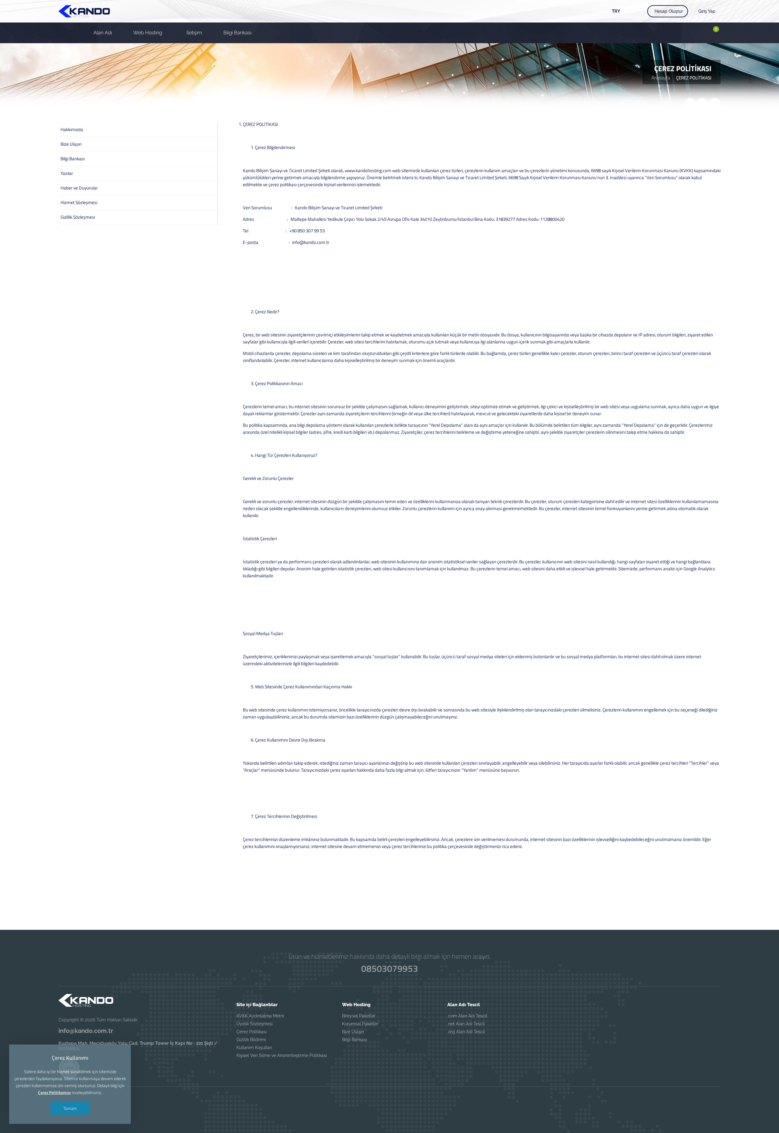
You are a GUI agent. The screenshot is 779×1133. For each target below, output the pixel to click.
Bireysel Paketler (359, 1015)
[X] (378, 1102)
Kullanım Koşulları (254, 1047)
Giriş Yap (706, 11)
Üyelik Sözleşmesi (254, 1023)
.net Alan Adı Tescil (466, 1023)
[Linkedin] (400, 1102)
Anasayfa (660, 77)
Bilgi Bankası (354, 1039)
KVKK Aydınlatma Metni (260, 1015)
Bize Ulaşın (353, 1031)
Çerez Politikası (251, 1031)
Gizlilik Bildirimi (251, 1039)
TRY (616, 11)
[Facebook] (357, 1102)
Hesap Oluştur (669, 11)
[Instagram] (422, 1102)
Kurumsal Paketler (360, 1023)
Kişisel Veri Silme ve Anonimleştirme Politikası (281, 1055)
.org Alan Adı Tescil (466, 1031)
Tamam (70, 1108)
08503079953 (389, 968)
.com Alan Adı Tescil (467, 1015)
